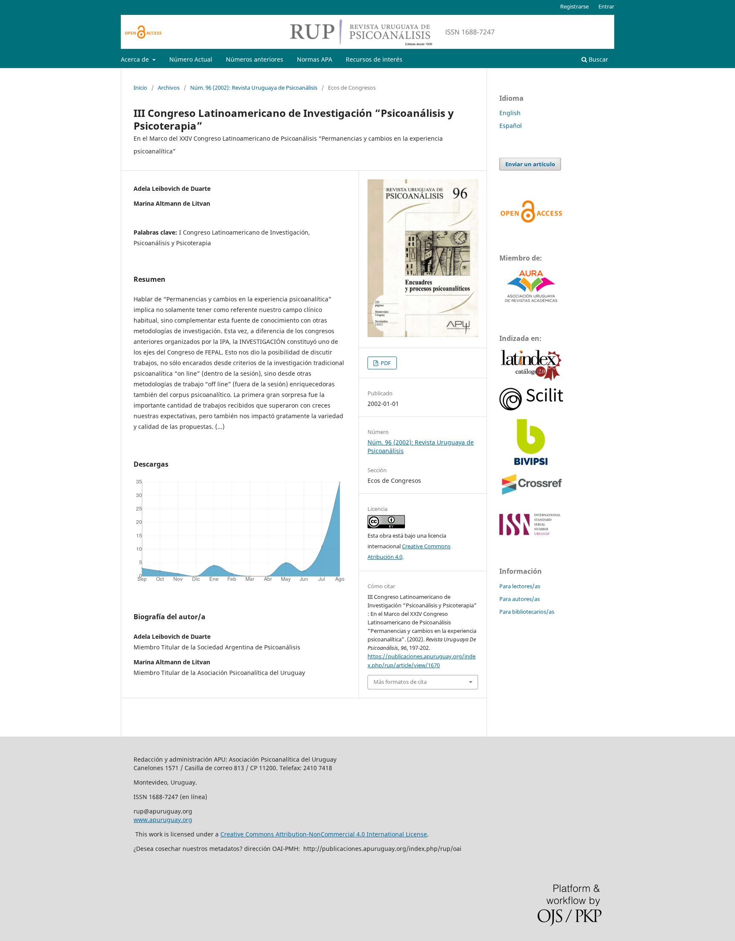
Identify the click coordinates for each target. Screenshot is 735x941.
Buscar (597, 59)
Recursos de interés (374, 59)
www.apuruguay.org (163, 820)
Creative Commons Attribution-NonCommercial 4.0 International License (323, 834)
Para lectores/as (519, 586)
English (510, 113)
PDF (385, 363)
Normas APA (314, 59)
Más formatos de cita (400, 682)
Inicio (140, 87)
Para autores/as (519, 599)
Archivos (168, 87)
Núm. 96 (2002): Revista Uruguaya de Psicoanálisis (253, 87)
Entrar (606, 6)
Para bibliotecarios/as (526, 611)
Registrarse (574, 6)
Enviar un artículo (530, 164)
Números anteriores (254, 59)
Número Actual (190, 59)
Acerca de (136, 59)
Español (510, 126)
